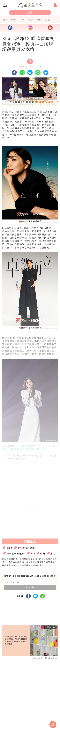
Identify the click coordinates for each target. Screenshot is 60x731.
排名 (52, 553)
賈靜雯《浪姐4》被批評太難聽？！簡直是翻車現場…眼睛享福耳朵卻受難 (29, 514)
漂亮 (5, 19)
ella (33, 553)
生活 (22, 19)
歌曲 (42, 553)
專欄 (47, 19)
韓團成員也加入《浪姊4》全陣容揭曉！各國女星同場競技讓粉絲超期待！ (28, 526)
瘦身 (38, 19)
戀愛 (30, 19)
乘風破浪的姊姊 (26, 548)
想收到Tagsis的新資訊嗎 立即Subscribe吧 (30, 576)
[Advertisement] (29, 485)
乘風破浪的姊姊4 (16, 553)
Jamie (21, 66)
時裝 (13, 19)
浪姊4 (9, 548)
